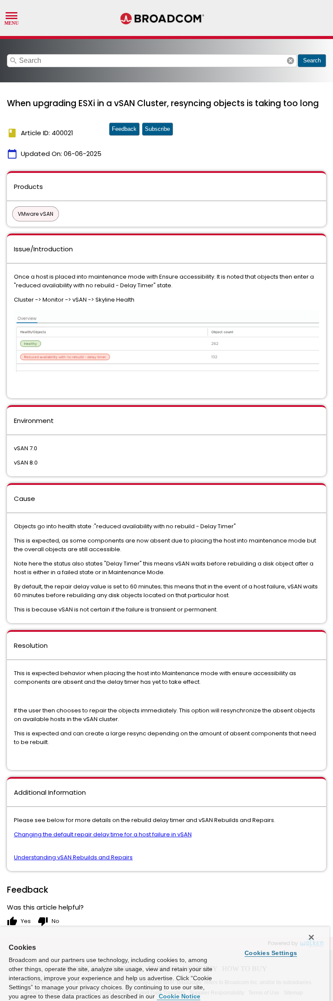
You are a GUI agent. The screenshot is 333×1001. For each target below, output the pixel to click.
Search (312, 60)
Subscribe (157, 129)
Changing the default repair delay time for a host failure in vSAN (103, 834)
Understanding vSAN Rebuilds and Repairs (73, 857)
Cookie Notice (178, 996)
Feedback (124, 129)
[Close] (311, 937)
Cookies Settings (271, 952)
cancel (290, 60)
